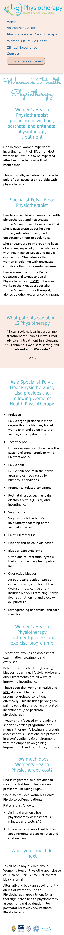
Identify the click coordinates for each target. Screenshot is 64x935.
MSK (6, 692)
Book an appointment (25, 61)
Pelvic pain (16, 465)
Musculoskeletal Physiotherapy (32, 34)
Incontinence (17, 442)
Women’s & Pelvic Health (27, 41)
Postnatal (15, 495)
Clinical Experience (22, 47)
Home (11, 21)
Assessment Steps (21, 28)
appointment (34, 894)
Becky (32, 358)
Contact (13, 53)
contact (50, 875)
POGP (34, 281)
